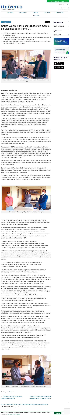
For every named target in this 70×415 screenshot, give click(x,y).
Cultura (47, 12)
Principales (6, 22)
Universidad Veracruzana (58, 1)
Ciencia (35, 12)
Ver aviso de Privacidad (14, 414)
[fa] (15, 406)
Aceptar (58, 413)
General (10, 12)
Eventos (36, 15)
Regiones (22, 12)
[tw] (18, 406)
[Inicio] (11, 9)
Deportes (59, 12)
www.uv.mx (44, 404)
